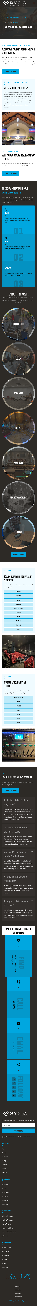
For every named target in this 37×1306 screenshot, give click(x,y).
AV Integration (5, 1196)
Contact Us (4, 1173)
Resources (4, 1165)
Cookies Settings (18, 1293)
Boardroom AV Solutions (7, 1220)
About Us (4, 1153)
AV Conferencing (6, 1256)
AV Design (4, 1188)
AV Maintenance (5, 1200)
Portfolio (4, 1169)
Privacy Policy (17, 1286)
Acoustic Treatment (6, 1248)
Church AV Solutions (6, 1224)
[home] (15, 3)
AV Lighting (4, 1263)
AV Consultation (5, 1184)
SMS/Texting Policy (18, 1296)
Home (3, 1149)
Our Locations (5, 1157)
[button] (33, 3)
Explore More (5, 1204)
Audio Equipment (6, 1252)
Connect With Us (10, 71)
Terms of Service (18, 1290)
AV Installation (5, 1192)
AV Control (4, 1259)
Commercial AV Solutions (8, 1228)
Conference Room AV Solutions (9, 1232)
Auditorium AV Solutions (7, 1216)
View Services (18, 555)
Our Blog (4, 1161)
